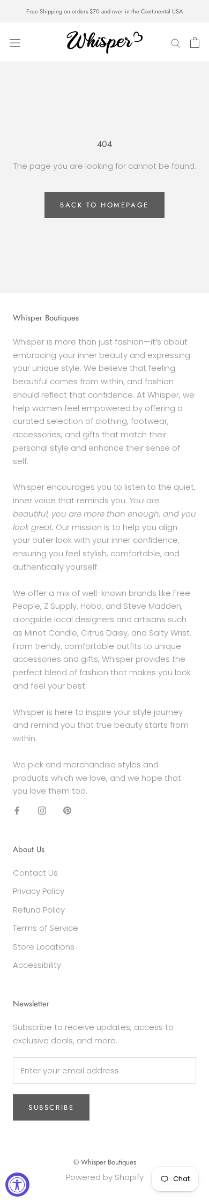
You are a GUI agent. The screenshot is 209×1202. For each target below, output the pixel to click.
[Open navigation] (15, 42)
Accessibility (37, 964)
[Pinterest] (67, 810)
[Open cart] (194, 42)
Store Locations (43, 946)
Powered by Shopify (105, 1177)
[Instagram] (42, 810)
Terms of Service (45, 928)
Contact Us (35, 872)
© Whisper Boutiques (104, 1162)
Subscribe (51, 1107)
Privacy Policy (38, 891)
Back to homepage (104, 205)
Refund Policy (39, 909)
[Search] (176, 42)
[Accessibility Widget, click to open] (17, 1185)
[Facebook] (17, 810)
